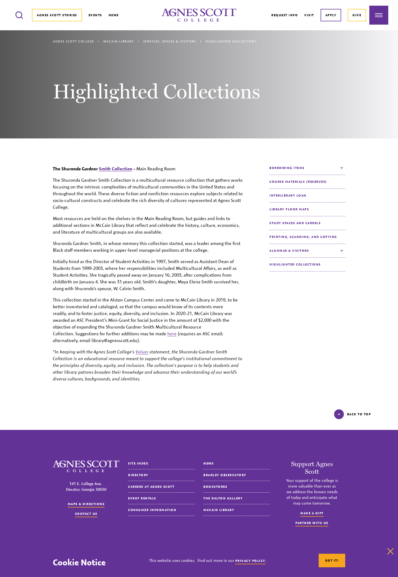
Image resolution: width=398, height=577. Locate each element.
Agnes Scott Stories (57, 15)
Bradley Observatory (224, 475)
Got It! (332, 560)
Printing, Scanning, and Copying (303, 237)
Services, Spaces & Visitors (170, 41)
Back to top (359, 414)
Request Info (284, 15)
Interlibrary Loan (287, 195)
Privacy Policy (250, 561)
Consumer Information (152, 510)
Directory (138, 475)
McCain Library (118, 41)
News (114, 15)
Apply (331, 15)
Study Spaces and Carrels (295, 223)
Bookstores (215, 487)
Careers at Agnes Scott (151, 487)
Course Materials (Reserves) (298, 182)
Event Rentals (142, 498)
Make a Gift (312, 513)
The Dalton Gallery (223, 498)
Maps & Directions (86, 504)
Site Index (138, 463)
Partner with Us (311, 523)
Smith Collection (115, 168)
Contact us (86, 514)
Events (95, 15)
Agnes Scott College (73, 41)
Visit (309, 15)
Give (357, 15)
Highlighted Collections (295, 264)
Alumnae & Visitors (289, 250)
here (172, 333)
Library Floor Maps (289, 209)
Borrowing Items (287, 168)
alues (142, 351)
